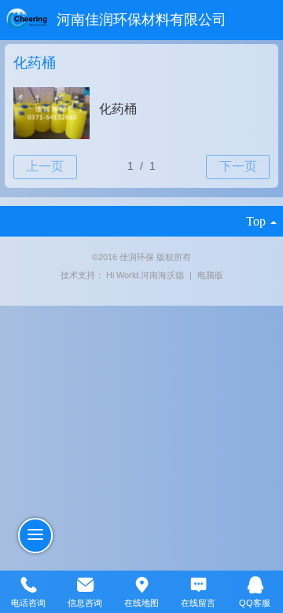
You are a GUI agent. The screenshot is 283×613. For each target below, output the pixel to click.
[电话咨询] (28, 584)
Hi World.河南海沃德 (146, 275)
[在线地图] (141, 584)
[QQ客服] (254, 584)
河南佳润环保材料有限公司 (141, 20)
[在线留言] (198, 584)
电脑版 (210, 275)
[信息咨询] (85, 584)
